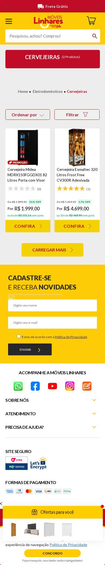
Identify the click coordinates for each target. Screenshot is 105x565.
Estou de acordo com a (54, 337)
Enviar (25, 350)
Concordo (52, 553)
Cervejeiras (77, 91)
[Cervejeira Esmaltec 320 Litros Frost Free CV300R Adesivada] (77, 147)
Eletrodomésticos (48, 91)
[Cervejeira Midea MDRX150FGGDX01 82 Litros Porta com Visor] (27, 147)
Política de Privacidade (71, 337)
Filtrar (72, 114)
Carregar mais (49, 249)
